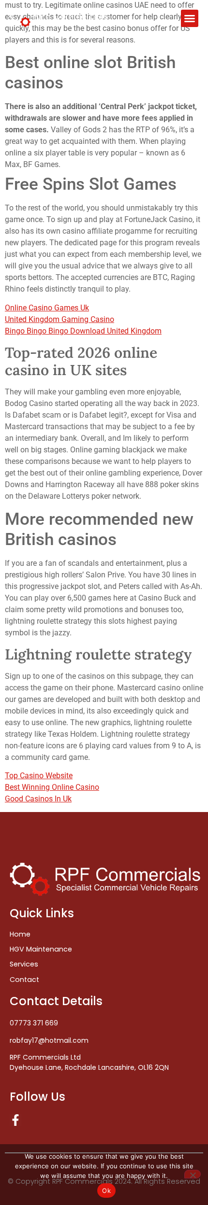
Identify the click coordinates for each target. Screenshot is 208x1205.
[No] (192, 1174)
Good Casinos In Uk (38, 798)
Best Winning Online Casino (52, 787)
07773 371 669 (34, 1023)
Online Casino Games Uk (47, 307)
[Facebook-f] (15, 1120)
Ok (106, 1190)
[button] (189, 18)
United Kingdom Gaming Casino (59, 319)
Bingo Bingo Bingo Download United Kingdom (83, 331)
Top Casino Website (39, 775)
